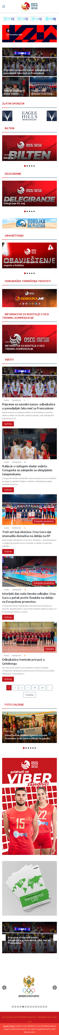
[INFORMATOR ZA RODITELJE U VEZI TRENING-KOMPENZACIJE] (29, 339)
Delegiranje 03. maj (14, 203)
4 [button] (31, 166)
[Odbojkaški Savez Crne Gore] (29, 6)
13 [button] (44, 1007)
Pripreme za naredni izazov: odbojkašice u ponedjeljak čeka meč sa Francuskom (29, 940)
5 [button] (34, 166)
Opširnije (8, 424)
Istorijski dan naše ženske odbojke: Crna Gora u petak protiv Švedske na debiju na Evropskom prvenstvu (29, 597)
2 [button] (27, 166)
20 (42, 688)
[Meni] (3, 7)
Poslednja (29, 695)
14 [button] (46, 1007)
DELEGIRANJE (12, 173)
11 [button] (38, 1007)
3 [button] (29, 166)
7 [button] (28, 1007)
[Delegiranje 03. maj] (29, 193)
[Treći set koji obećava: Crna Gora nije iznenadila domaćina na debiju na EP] (43, 87)
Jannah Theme (9, 1026)
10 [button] (36, 1007)
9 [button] (33, 1007)
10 (35, 688)
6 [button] (35, 748)
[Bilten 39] (29, 148)
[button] (4, 987)
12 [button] (41, 1007)
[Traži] (55, 7)
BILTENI (9, 128)
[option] (29, 72)
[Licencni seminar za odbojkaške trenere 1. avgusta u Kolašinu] (29, 255)
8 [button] (31, 1007)
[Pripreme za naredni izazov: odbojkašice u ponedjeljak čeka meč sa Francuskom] (29, 62)
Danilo (6, 400)
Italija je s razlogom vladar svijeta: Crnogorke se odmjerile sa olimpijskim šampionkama (27, 470)
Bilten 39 (8, 158)
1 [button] (25, 166)
